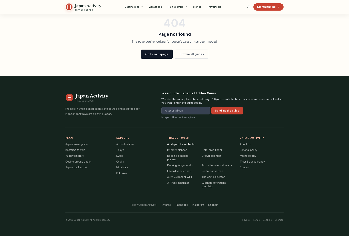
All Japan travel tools (180, 144)
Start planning (266, 6)
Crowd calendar (211, 155)
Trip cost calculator (213, 176)
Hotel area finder (212, 149)
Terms (256, 220)
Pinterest (166, 204)
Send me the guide (227, 110)
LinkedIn (213, 204)
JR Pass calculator (178, 182)
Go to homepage (156, 54)
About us (245, 144)
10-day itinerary (74, 155)
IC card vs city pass (178, 171)
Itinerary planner (177, 149)
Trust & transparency (252, 161)
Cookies (267, 220)
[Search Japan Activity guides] (248, 7)
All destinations (125, 144)
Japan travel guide (76, 144)
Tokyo (120, 149)
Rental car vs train (212, 171)
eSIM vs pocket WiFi (179, 176)
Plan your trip (175, 6)
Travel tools (214, 6)
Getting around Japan (78, 161)
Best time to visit (75, 149)
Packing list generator (180, 165)
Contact (244, 167)
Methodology (248, 155)
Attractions (155, 6)
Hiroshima (122, 167)
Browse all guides (191, 54)
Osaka (120, 161)
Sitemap (279, 220)
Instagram (198, 204)
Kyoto (119, 155)
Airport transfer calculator (217, 165)
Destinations (132, 6)
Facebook (182, 204)
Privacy (246, 220)
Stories (197, 6)
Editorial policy (248, 149)
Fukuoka (121, 173)
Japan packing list (76, 167)
